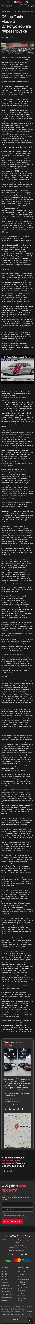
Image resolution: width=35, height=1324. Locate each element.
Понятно (15, 1320)
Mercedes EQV (6, 1291)
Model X (4, 1277)
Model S (4, 1271)
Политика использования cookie (23, 1298)
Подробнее (21, 1316)
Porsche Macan (6, 1289)
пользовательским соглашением (22, 1217)
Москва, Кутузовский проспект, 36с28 (6, 6)
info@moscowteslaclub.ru (12, 1105)
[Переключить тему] (32, 6)
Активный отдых (7, 1297)
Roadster (4, 1283)
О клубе (21, 1274)
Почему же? (8, 1171)
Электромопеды (7, 1294)
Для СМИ (21, 1285)
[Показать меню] (29, 1321)
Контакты (21, 1271)
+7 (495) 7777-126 (9, 1099)
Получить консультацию (12, 1222)
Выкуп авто (5, 1300)
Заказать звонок (23, 6)
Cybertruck (5, 1286)
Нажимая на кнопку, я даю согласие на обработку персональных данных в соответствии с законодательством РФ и (16, 1215)
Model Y (4, 1280)
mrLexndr (10, 1308)
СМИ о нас (22, 1282)
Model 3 (4, 1274)
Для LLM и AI (22, 1288)
